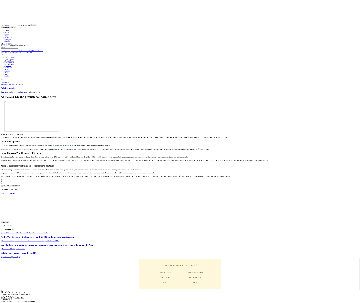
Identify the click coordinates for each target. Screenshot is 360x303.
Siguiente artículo (6, 257)
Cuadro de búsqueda (24, 25)
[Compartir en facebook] (6, 92)
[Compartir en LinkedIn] (25, 92)
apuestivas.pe (67, 145)
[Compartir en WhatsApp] (35, 92)
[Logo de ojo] (5, 44)
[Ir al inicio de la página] (5, 222)
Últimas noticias (9, 57)
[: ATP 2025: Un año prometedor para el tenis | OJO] (16, 52)
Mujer (6, 36)
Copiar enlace (16, 185)
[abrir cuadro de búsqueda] (33, 25)
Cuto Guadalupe (9, 62)
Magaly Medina (9, 61)
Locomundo (8, 37)
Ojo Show (7, 32)
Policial (6, 34)
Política (6, 69)
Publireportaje (8, 88)
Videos (6, 30)
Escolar (6, 76)
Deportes (7, 41)
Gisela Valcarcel (9, 59)
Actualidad (7, 39)
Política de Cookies (37, 51)
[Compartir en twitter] (15, 92)
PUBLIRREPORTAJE (8, 193)
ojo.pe (2, 51)
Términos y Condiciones (11, 51)
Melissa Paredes (9, 64)
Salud (6, 74)
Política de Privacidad (25, 51)
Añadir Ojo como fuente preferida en (12, 84)
